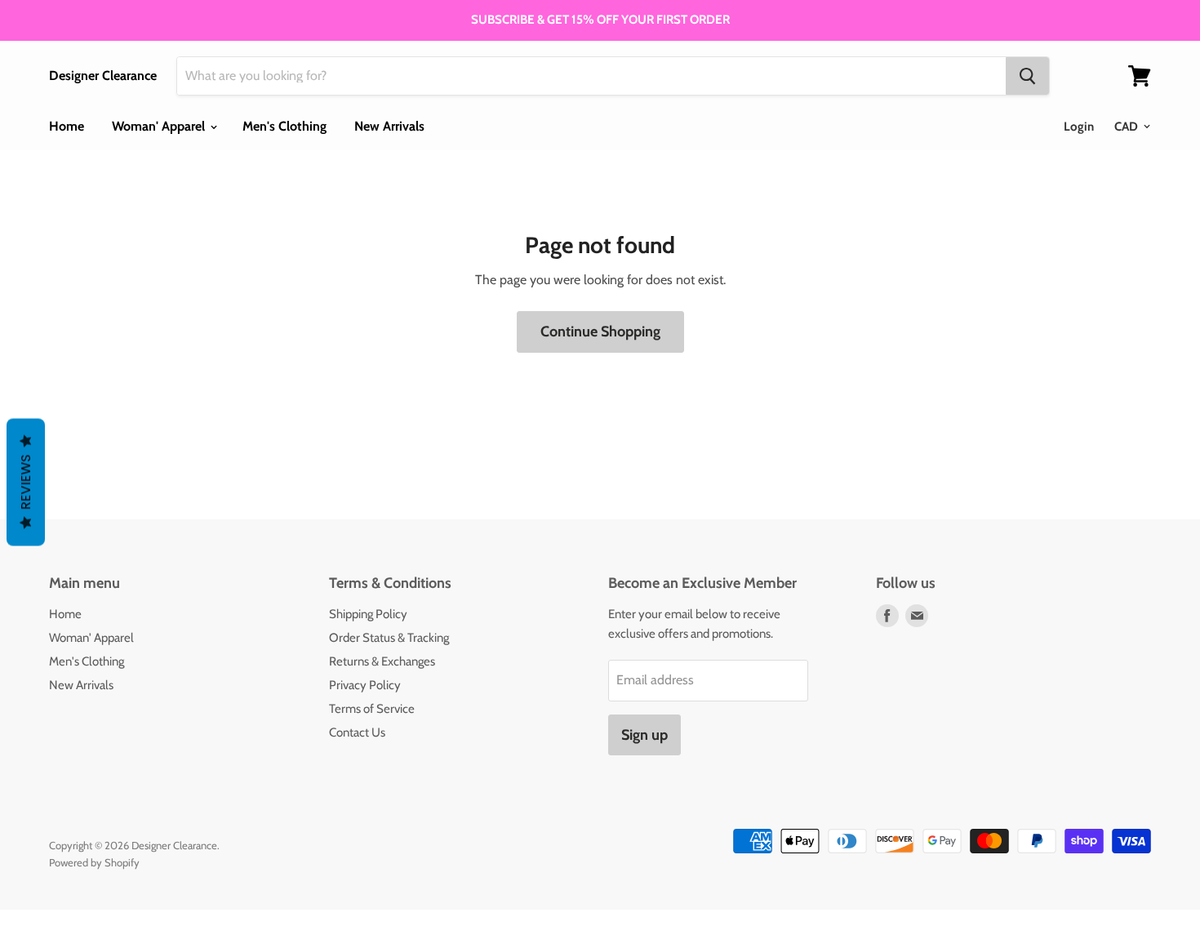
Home (66, 126)
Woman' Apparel (160, 126)
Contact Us (357, 732)
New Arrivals (389, 126)
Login (1079, 126)
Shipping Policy (368, 614)
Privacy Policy (365, 685)
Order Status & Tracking (389, 637)
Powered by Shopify (94, 862)
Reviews (25, 482)
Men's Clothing (284, 126)
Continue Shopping (600, 332)
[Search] (1027, 76)
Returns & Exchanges (382, 661)
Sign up (644, 735)
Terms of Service (372, 708)
